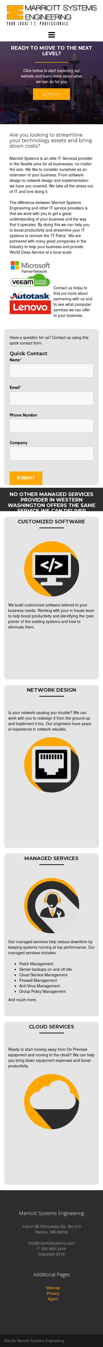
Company (18, 442)
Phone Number (23, 415)
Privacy (53, 1293)
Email (15, 387)
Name (15, 359)
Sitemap (53, 1287)
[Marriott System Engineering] (51, 14)
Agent (53, 1298)
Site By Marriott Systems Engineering (34, 1340)
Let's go (51, 94)
